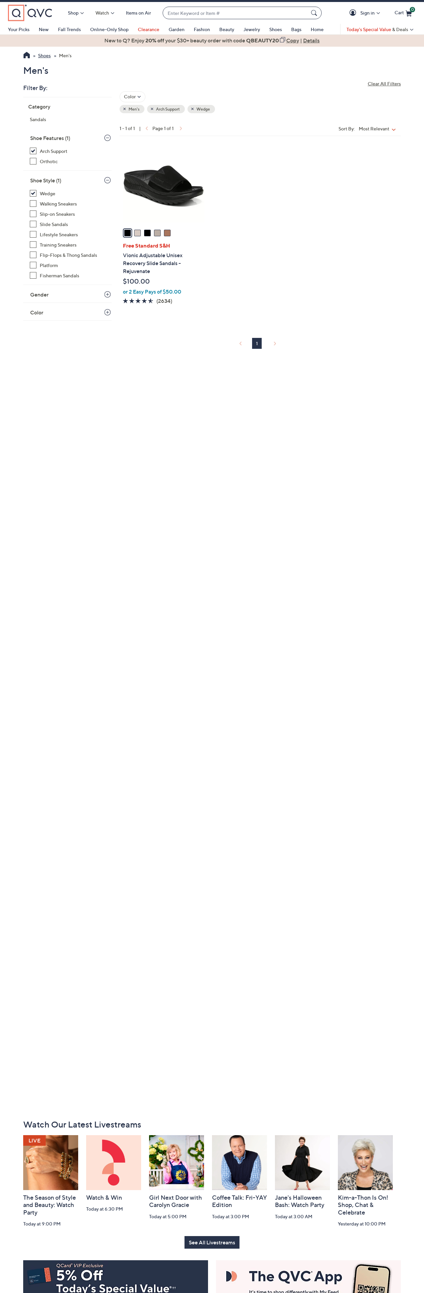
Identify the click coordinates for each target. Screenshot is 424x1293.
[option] (212, 40)
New (44, 29)
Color (36, 312)
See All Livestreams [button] (212, 1242)
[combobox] (235, 13)
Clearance (148, 29)
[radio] (127, 233)
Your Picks (18, 29)
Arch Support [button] (167, 109)
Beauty (226, 29)
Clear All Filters (384, 83)
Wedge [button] (203, 109)
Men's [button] (133, 109)
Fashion (202, 29)
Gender (39, 294)
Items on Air (138, 13)
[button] (354, 13)
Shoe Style (45, 180)
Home (317, 29)
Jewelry (251, 29)
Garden (177, 29)
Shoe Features (50, 138)
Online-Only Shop (109, 29)
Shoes (275, 29)
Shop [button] (73, 13)
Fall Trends (69, 29)
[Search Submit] (315, 13)
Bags (296, 29)
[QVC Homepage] (27, 56)
